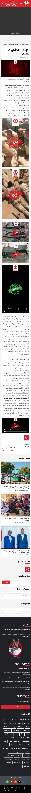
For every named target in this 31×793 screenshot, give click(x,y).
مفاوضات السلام (8, 759)
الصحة (16, 734)
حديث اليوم (6, 748)
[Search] (2, 3)
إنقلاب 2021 (20, 727)
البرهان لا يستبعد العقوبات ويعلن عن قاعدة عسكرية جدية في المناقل (16, 688)
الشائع (22, 734)
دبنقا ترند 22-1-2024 (8, 450)
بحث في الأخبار (24, 576)
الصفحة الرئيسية (8, 734)
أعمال (19, 723)
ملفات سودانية (17, 763)
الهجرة (27, 745)
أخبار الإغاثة (26, 723)
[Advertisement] (15, 15)
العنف (12, 738)
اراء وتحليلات (12, 727)
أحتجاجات (7, 720)
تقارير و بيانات (25, 748)
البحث (6, 582)
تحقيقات (21, 745)
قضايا (12, 756)
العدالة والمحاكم (20, 738)
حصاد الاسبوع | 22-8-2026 (24, 668)
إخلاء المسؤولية (11, 778)
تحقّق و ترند (14, 745)
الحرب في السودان (17, 730)
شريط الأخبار (20, 752)
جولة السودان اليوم (15, 748)
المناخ (10, 741)
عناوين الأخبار (12, 752)
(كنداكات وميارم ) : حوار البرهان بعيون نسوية (17, 519)
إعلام (5, 723)
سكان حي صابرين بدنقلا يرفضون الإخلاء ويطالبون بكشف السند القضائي (16, 487)
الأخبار (5, 727)
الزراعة (27, 734)
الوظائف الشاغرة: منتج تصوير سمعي (17, 446)
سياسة (27, 752)
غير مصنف (26, 756)
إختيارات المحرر (12, 723)
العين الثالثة (17, 741)
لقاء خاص (17, 759)
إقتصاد (27, 727)
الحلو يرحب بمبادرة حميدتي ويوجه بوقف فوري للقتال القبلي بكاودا (16, 552)
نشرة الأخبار (8, 763)
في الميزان (18, 756)
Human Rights (24, 720)
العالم (27, 738)
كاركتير (7, 756)
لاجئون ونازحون (25, 759)
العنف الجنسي (25, 741)
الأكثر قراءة (26, 730)
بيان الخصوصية (19, 778)
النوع (5, 741)
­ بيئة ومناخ (14, 720)
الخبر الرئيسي (7, 730)
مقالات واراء (26, 763)
